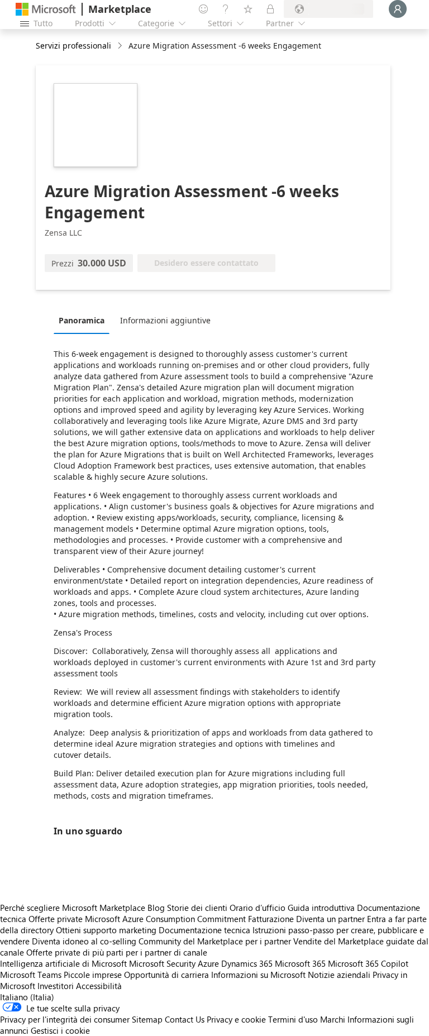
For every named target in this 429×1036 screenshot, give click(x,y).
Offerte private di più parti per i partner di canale (116, 952)
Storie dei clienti (197, 907)
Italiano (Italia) (27, 996)
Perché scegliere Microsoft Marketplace (72, 907)
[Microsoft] (46, 9)
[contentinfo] (121, 46)
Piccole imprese (93, 974)
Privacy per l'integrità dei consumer (65, 1019)
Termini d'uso (293, 1019)
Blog (156, 907)
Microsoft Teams (30, 974)
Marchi (332, 1019)
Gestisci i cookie (60, 1030)
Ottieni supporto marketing (106, 929)
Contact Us (184, 1019)
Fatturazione (271, 918)
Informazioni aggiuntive (165, 320)
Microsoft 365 (300, 963)
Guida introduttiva (321, 907)
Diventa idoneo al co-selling (84, 941)
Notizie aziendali (339, 974)
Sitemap (147, 1019)
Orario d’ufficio (257, 907)
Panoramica (81, 320)
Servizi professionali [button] (73, 45)
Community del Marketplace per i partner (215, 941)
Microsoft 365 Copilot (368, 963)
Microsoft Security (162, 963)
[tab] (84, 320)
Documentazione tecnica (204, 929)
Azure (208, 963)
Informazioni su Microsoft (258, 974)
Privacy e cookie (236, 1019)
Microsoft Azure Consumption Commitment (166, 918)
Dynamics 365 (247, 963)
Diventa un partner (330, 918)
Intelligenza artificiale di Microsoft (63, 963)
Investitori (55, 985)
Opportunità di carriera (166, 974)
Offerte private (55, 918)
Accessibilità (99, 985)
